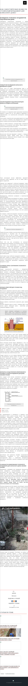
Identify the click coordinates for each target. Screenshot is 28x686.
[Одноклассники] (14, 601)
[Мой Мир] (16, 601)
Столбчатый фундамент (10, 673)
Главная (2, 673)
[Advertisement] (14, 63)
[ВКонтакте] (12, 601)
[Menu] (25, 3)
